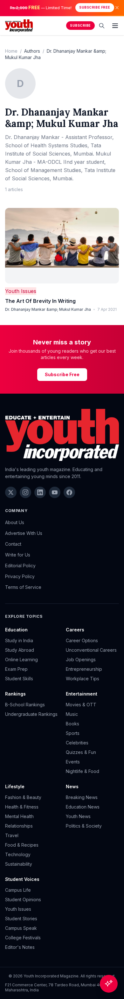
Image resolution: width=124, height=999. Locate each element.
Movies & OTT (81, 704)
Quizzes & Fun (81, 752)
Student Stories (21, 918)
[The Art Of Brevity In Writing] (62, 246)
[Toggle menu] (115, 25)
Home (11, 51)
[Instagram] (25, 492)
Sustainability (18, 864)
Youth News (78, 816)
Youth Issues (20, 291)
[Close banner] (117, 7)
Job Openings (81, 659)
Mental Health (19, 816)
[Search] (101, 25)
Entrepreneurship (84, 669)
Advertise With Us (23, 533)
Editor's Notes (20, 947)
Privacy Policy (20, 576)
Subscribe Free (94, 7)
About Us (14, 522)
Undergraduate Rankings (31, 714)
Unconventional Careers (91, 650)
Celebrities (77, 742)
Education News (83, 806)
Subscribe (80, 25)
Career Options (82, 640)
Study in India (19, 640)
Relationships (19, 826)
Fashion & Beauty (23, 797)
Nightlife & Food (82, 771)
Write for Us (17, 554)
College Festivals (23, 937)
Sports (72, 733)
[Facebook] (69, 492)
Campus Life (18, 890)
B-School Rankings (25, 704)
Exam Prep (16, 669)
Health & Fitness (21, 806)
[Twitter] (11, 492)
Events (73, 761)
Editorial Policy (20, 565)
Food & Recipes (21, 845)
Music (72, 714)
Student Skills (19, 678)
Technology (18, 854)
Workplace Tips (82, 678)
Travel (11, 835)
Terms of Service (23, 587)
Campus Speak (21, 928)
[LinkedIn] (40, 492)
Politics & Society (84, 826)
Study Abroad (19, 650)
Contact (13, 544)
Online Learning (21, 659)
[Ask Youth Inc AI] (109, 984)
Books (72, 723)
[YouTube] (54, 492)
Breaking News (82, 797)
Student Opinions (23, 899)
